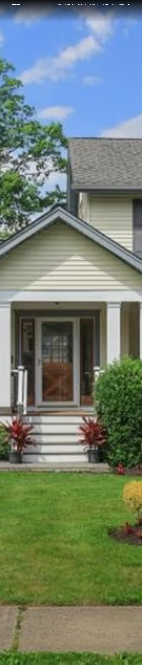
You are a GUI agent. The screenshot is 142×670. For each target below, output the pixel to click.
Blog (113, 4)
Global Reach (94, 4)
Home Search (105, 4)
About (60, 4)
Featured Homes (70, 4)
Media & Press (82, 4)
